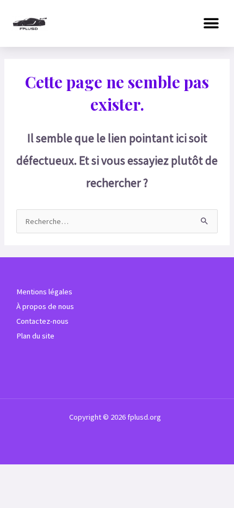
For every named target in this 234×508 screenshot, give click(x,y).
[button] (211, 23)
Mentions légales (44, 292)
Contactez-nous (42, 321)
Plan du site (35, 336)
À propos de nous (45, 306)
